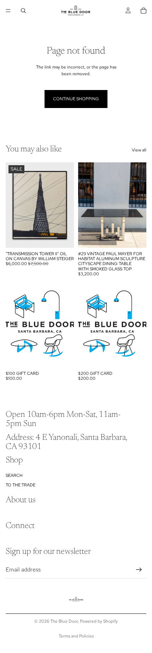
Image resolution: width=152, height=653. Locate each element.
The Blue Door (64, 621)
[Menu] (8, 10)
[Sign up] (138, 569)
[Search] (23, 10)
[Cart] (143, 10)
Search (14, 475)
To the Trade (20, 485)
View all (139, 150)
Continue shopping (76, 99)
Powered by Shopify (99, 621)
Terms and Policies (76, 636)
